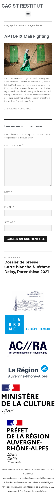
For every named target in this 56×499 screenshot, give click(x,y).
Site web (9, 222)
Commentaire (14, 145)
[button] (28, 14)
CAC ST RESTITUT (22, 6)
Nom (8, 192)
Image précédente (14, 25)
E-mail (9, 207)
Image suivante (34, 25)
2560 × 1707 (25, 108)
